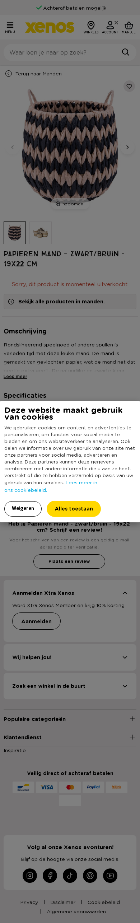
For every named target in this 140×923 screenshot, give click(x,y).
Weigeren (23, 508)
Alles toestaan (74, 508)
